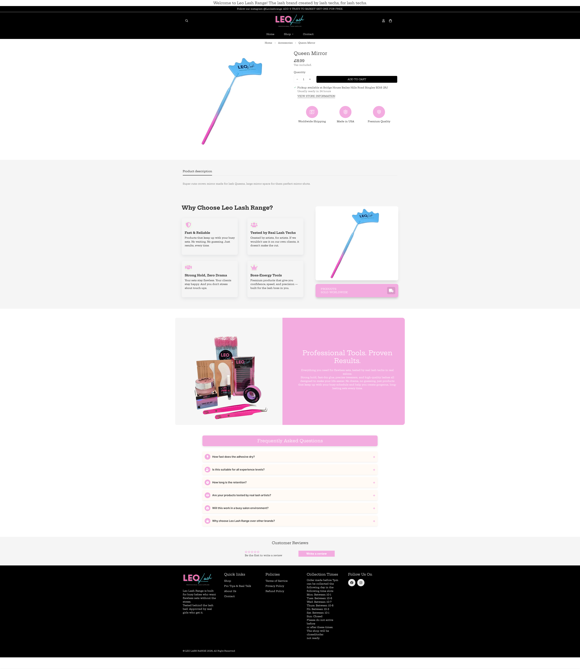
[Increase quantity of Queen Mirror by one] (310, 79)
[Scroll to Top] (574, 652)
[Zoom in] (279, 55)
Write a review (316, 553)
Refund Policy (275, 591)
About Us (230, 591)
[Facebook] (351, 582)
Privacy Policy (275, 585)
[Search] (187, 20)
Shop (287, 34)
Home (270, 34)
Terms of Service (277, 580)
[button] (390, 20)
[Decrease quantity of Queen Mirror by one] (297, 79)
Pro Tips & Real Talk (237, 585)
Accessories (285, 42)
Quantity (299, 72)
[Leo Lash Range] (290, 20)
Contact (308, 34)
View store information (316, 96)
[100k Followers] (360, 582)
